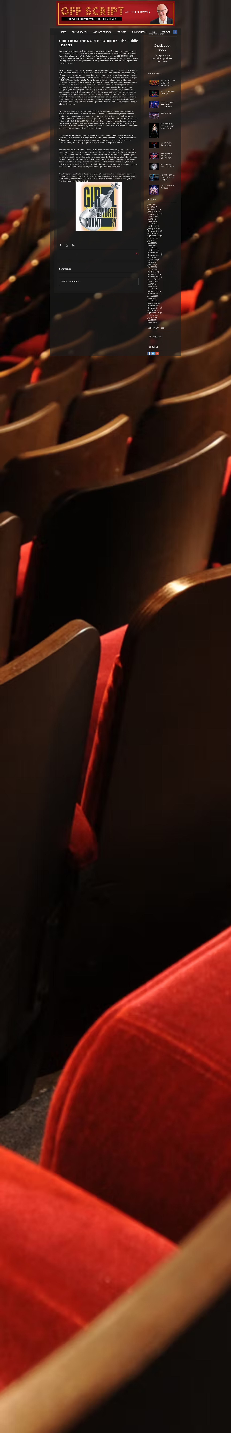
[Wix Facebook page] (175, 32)
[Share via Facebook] (60, 245)
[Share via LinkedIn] (73, 245)
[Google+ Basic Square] (157, 353)
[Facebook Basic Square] (149, 353)
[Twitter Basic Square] (153, 353)
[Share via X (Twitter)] (67, 245)
